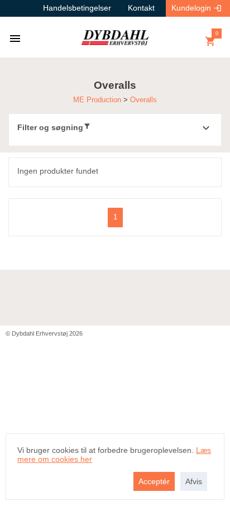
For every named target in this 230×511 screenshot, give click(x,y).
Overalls (143, 99)
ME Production (98, 99)
